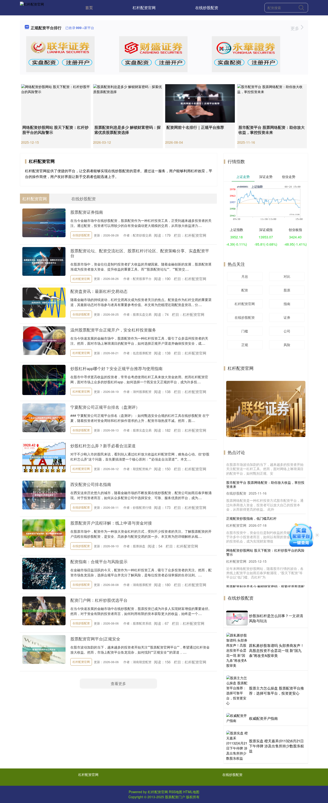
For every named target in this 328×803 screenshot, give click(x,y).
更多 (295, 28)
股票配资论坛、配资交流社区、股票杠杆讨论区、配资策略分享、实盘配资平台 (139, 253)
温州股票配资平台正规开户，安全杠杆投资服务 (113, 330)
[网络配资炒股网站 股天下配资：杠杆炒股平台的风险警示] (56, 102)
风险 (287, 344)
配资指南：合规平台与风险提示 (99, 561)
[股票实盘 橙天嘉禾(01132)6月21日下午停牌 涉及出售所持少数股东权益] (237, 746)
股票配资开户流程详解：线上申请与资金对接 (111, 523)
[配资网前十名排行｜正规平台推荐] (200, 102)
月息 (244, 276)
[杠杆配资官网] (32, 7)
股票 (287, 290)
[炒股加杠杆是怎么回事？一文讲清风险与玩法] (237, 618)
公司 (287, 331)
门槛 (244, 331)
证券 (287, 317)
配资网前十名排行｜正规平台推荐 (195, 127)
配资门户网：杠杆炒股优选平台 (99, 600)
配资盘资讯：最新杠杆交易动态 (99, 291)
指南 (287, 303)
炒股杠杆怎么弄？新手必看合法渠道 (103, 446)
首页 (89, 7)
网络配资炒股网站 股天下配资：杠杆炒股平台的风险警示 (55, 129)
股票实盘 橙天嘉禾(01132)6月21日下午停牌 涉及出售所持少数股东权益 (276, 745)
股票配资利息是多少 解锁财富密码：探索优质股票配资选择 (127, 129)
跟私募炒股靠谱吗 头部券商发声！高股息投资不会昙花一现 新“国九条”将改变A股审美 (276, 650)
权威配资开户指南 (263, 718)
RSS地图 (175, 791)
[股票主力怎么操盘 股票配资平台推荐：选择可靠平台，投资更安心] (237, 690)
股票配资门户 (175, 796)
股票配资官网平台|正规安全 (95, 639)
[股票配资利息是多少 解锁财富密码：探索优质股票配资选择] (128, 102)
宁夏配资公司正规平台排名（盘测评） (105, 407)
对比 (287, 276)
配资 (244, 290)
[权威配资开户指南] (237, 718)
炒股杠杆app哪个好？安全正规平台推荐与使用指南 (116, 368)
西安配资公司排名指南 (90, 484)
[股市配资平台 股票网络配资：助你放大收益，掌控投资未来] (272, 102)
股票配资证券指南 (86, 212)
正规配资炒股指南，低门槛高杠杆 (251, 501)
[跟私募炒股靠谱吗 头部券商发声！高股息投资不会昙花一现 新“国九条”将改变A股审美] (237, 650)
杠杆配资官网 (144, 7)
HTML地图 (191, 791)
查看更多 (118, 683)
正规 (244, 344)
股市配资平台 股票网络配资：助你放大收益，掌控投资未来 (271, 129)
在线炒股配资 (206, 7)
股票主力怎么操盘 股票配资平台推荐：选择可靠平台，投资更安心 (276, 690)
